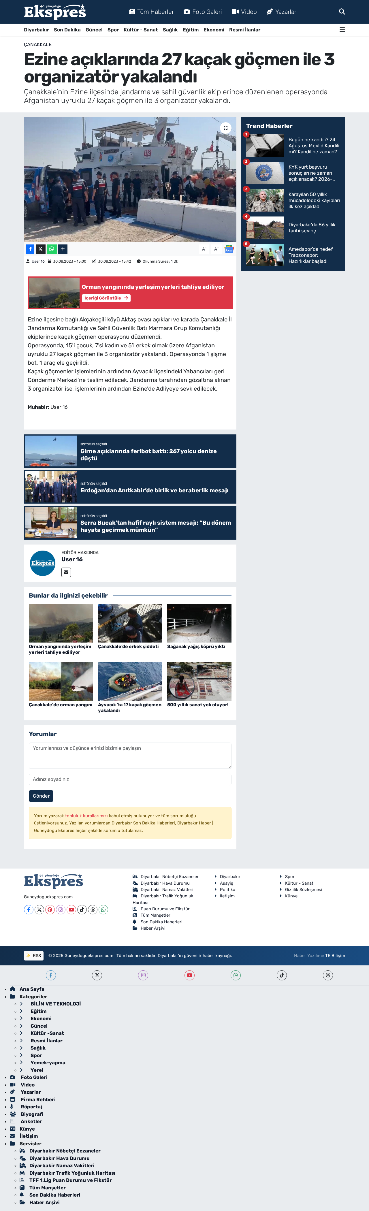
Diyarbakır (36, 30)
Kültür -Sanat (46, 1033)
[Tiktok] (82, 909)
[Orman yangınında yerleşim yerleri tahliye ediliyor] (61, 623)
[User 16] (43, 563)
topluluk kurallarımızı (87, 815)
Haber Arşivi (153, 928)
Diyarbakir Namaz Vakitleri (167, 889)
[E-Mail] (66, 572)
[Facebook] (28, 909)
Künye (291, 896)
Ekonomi (214, 30)
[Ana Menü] (342, 30)
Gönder (41, 796)
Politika (227, 889)
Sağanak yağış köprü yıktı (196, 646)
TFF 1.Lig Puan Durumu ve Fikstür (70, 1180)
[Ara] (342, 11)
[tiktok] (282, 975)
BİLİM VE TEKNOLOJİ (55, 1004)
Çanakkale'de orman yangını (61, 704)
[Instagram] (60, 909)
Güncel (94, 30)
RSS (36, 955)
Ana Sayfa (32, 989)
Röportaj (31, 1107)
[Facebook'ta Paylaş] (30, 249)
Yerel (36, 1070)
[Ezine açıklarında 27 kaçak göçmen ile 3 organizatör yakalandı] (130, 179)
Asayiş (226, 883)
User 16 (38, 261)
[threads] (328, 975)
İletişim (227, 896)
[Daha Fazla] (62, 249)
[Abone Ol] (229, 248)
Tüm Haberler (155, 11)
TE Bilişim (335, 955)
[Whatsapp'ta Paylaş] (52, 249)
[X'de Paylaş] (41, 249)
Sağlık (170, 30)
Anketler (31, 1121)
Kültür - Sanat (141, 30)
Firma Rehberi (38, 1099)
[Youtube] (71, 909)
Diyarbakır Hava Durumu (165, 883)
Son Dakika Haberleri (161, 921)
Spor (113, 30)
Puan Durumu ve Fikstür (165, 908)
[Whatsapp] (103, 909)
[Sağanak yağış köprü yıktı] (199, 623)
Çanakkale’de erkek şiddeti (128, 646)
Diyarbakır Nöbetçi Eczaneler (170, 876)
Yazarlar (285, 11)
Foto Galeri (207, 11)
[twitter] (97, 975)
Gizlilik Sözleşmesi (303, 889)
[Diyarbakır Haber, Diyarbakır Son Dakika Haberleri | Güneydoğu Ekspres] (55, 12)
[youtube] (189, 975)
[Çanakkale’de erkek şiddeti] (130, 623)
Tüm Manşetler (155, 915)
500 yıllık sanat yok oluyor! (198, 704)
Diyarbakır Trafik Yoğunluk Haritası (72, 1173)
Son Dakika (67, 30)
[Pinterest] (50, 909)
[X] (39, 909)
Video (249, 11)
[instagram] (143, 975)
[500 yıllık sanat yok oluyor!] (199, 681)
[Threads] (92, 909)
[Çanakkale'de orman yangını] (61, 681)
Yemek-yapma (47, 1062)
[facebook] (51, 975)
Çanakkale (38, 44)
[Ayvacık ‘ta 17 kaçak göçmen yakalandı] (130, 681)
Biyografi (31, 1114)
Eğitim (191, 30)
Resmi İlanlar (244, 30)
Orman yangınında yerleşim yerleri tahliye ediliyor (60, 649)
